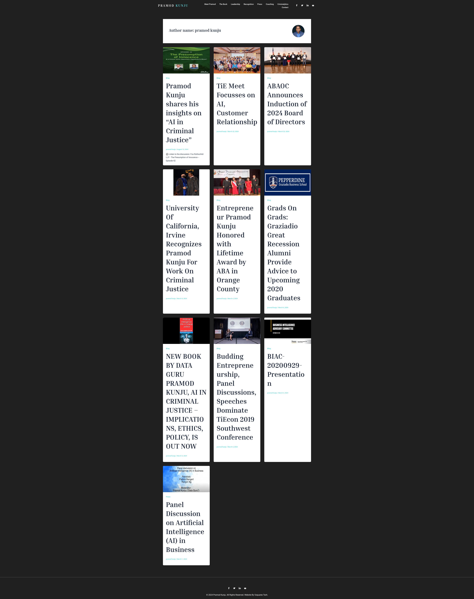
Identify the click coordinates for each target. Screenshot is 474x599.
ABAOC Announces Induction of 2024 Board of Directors (287, 103)
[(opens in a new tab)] (237, 60)
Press (259, 4)
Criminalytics (282, 4)
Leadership (235, 4)
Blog (167, 78)
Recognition (249, 4)
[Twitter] (302, 5)
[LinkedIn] (307, 5)
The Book (223, 4)
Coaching (270, 4)
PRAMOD (173, 5)
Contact (285, 7)
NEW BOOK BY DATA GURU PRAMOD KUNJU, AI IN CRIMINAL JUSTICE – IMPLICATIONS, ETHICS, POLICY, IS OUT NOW (186, 401)
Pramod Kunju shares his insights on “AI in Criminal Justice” (184, 112)
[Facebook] (297, 5)
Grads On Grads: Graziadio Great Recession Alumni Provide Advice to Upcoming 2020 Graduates (283, 253)
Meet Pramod (210, 4)
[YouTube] (313, 5)
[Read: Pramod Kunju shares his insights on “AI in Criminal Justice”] (186, 60)
